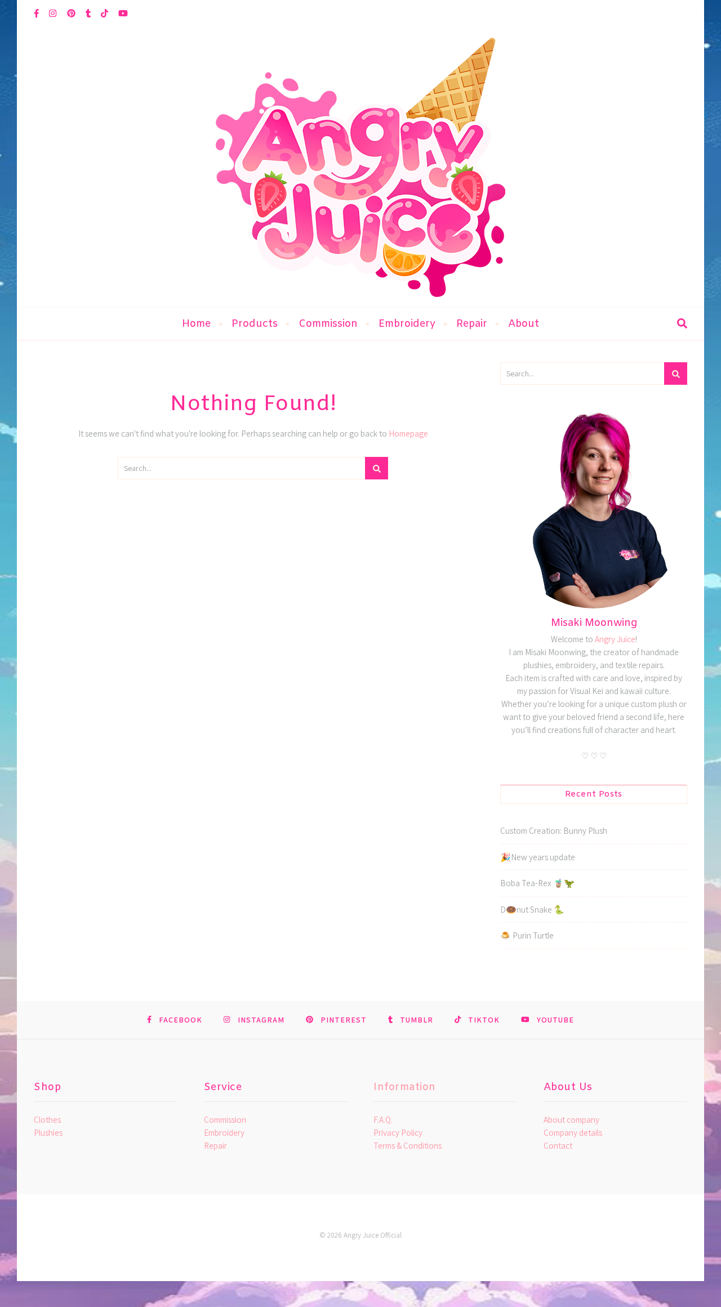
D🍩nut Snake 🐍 (532, 909)
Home (196, 324)
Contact (558, 1145)
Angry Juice (615, 639)
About (523, 324)
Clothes (47, 1119)
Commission (328, 324)
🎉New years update (537, 857)
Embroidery (407, 324)
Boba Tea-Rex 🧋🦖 (537, 883)
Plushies (48, 1132)
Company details (573, 1132)
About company (571, 1119)
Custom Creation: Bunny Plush (553, 830)
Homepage (408, 433)
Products (255, 324)
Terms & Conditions (407, 1145)
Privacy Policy (397, 1132)
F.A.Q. (383, 1119)
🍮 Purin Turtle (527, 935)
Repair (471, 324)
